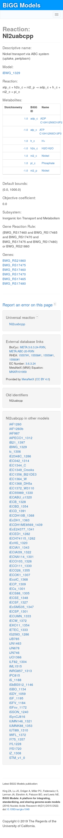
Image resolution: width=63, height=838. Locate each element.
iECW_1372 (18, 620)
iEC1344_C (17, 465)
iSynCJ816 (17, 716)
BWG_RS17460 (14, 269)
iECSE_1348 (18, 597)
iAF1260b (16, 428)
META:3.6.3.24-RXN (32, 347)
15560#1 (14, 359)
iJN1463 (15, 643)
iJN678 (14, 648)
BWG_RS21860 (14, 260)
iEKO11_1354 (19, 625)
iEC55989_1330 (21, 492)
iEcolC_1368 (18, 579)
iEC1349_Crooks (21, 469)
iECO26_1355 (19, 570)
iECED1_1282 (19, 533)
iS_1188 (15, 679)
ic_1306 (15, 451)
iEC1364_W (18, 478)
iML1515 (15, 666)
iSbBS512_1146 (21, 684)
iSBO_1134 (17, 689)
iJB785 (14, 638)
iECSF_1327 (18, 602)
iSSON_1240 (18, 711)
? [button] (54, 304)
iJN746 (14, 652)
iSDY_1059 (17, 693)
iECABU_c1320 (20, 497)
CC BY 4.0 (42, 379)
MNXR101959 (18, 372)
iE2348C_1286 (20, 456)
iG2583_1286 (19, 634)
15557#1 (24, 355)
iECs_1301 (17, 588)
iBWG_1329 (11, 72)
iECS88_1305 (19, 593)
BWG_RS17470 (14, 274)
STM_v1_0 (17, 757)
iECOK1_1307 (19, 574)
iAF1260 (15, 424)
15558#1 (36, 355)
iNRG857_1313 (20, 670)
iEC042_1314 (19, 460)
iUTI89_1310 (18, 730)
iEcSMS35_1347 (21, 606)
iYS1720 (15, 748)
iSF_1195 (16, 698)
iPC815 (14, 675)
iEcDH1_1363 (19, 520)
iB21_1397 (17, 442)
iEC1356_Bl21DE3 (23, 474)
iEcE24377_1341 (21, 529)
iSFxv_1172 (18, 707)
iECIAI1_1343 (19, 547)
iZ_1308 (15, 753)
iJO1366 (15, 657)
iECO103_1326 (20, 561)
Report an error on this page (28, 305)
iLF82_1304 (18, 661)
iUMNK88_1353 (20, 725)
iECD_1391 (17, 510)
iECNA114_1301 (21, 556)
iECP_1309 (17, 584)
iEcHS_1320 (18, 542)
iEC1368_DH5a (20, 483)
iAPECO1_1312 (20, 437)
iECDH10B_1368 (21, 515)
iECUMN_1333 (20, 616)
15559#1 (48, 355)
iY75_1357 (17, 739)
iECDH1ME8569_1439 (26, 524)
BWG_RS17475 (14, 265)
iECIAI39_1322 (20, 552)
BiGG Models (21, 5)
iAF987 (14, 433)
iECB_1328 (17, 501)
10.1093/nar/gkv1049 (17, 809)
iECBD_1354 (18, 506)
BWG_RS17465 (14, 278)
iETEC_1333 (18, 629)
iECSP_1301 (18, 611)
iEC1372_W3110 (21, 488)
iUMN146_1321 (20, 721)
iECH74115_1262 (22, 538)
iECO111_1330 (20, 565)
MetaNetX (28, 379)
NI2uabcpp (17, 324)
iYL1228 (15, 743)
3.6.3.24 (31, 363)
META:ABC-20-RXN (21, 351)
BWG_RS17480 (14, 283)
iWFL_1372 (17, 734)
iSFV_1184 (17, 702)
